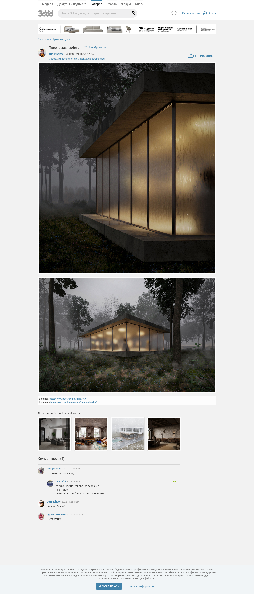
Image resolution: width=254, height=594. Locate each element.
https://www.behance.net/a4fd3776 (67, 398)
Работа (112, 4)
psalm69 (61, 481)
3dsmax (53, 59)
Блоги (139, 4)
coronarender (98, 59)
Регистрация (191, 13)
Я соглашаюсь (109, 586)
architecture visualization (78, 59)
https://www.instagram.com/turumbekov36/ (73, 402)
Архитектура (61, 39)
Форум (126, 4)
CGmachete (54, 501)
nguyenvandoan (56, 514)
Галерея (96, 4)
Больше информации (141, 586)
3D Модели (45, 4)
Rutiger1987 (54, 468)
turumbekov (56, 54)
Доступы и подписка (71, 4)
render (61, 59)
